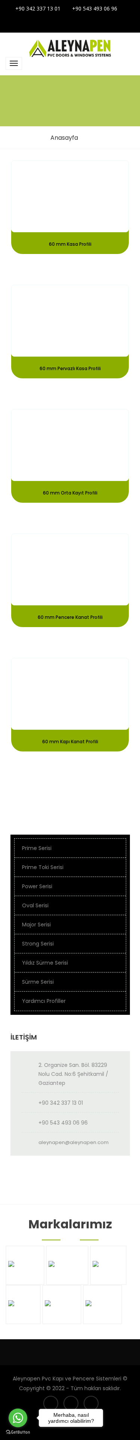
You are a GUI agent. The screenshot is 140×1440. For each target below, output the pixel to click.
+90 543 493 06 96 (94, 8)
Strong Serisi (38, 943)
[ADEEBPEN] (25, 1280)
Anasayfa (64, 137)
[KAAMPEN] (108, 1280)
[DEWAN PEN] (67, 1280)
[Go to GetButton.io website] (18, 1432)
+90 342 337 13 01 (37, 8)
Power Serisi (37, 886)
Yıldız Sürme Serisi (45, 962)
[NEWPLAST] (61, 1319)
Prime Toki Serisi (42, 867)
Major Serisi (36, 924)
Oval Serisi (35, 905)
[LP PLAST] (23, 1319)
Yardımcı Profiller (44, 1001)
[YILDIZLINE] (102, 1319)
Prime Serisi (37, 848)
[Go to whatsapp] (18, 1418)
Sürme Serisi (38, 982)
